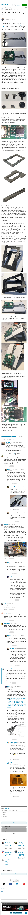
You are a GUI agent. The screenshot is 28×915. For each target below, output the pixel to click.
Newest (18, 453)
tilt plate (6, 831)
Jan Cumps (7, 623)
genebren (7, 19)
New (26, 9)
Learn (2, 891)
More (4, 8)
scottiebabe (7, 456)
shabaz (6, 524)
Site (12, 5)
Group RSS (14, 873)
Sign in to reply (9, 436)
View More (14, 800)
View (26, 912)
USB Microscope (7, 828)
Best (14, 453)
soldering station (7, 826)
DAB (5, 603)
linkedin (17, 884)
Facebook (10, 884)
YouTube (24, 884)
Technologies (3, 894)
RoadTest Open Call (6, 903)
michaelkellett (10, 668)
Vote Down (6, 466)
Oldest (9, 453)
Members (3, 888)
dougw (6, 613)
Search (15, 5)
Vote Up (4, 466)
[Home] (5, 5)
